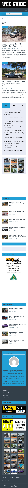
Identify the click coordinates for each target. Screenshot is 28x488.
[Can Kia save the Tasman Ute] (7, 461)
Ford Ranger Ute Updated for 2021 (17, 228)
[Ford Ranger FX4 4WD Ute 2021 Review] (5, 310)
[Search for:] (14, 13)
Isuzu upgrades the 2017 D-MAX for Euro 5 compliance (12, 45)
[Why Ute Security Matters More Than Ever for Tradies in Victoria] (21, 466)
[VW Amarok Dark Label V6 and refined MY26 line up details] (14, 466)
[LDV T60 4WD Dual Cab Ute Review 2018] (5, 318)
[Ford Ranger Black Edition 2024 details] (5, 341)
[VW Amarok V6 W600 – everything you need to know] (21, 160)
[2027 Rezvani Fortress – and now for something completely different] (14, 456)
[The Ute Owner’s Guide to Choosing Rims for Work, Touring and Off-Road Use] (14, 451)
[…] (10, 57)
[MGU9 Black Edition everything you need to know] (21, 170)
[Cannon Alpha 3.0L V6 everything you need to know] (14, 160)
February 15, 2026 (14, 327)
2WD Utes (6, 198)
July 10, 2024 (12, 343)
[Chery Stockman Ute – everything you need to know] (7, 165)
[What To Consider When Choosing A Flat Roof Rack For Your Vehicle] (7, 471)
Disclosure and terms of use (8, 393)
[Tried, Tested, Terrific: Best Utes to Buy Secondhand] (21, 165)
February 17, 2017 (7, 48)
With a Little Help (5, 481)
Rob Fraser (16, 48)
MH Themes (14, 486)
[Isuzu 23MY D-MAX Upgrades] (5, 221)
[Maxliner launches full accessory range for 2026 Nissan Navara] (7, 451)
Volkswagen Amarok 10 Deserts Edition (14, 130)
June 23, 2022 (13, 335)
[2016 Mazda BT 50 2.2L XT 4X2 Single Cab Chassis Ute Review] (14, 71)
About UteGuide (5, 388)
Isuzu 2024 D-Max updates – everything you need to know (17, 212)
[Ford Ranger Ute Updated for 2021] (5, 229)
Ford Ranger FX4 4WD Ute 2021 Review (16, 309)
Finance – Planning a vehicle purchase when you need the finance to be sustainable (13, 112)
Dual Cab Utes (7, 304)
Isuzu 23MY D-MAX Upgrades (17, 219)
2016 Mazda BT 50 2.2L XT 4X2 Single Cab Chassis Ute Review (13, 84)
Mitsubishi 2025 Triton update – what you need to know (16, 204)
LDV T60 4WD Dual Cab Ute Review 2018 (16, 317)
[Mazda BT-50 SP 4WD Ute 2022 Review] (5, 334)
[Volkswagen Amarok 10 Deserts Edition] (14, 165)
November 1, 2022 (14, 221)
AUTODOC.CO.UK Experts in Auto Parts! (11, 477)
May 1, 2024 (12, 214)
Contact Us (4, 390)
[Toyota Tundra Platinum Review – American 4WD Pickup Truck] (14, 461)
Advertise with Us (6, 398)
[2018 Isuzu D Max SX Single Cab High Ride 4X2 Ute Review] (5, 237)
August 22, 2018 (13, 238)
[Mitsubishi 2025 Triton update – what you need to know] (5, 204)
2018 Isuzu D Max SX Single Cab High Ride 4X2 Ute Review (17, 236)
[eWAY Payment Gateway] (14, 412)
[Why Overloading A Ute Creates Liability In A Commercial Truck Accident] (14, 170)
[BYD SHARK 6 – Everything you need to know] (21, 461)
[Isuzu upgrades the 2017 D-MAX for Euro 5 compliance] (14, 34)
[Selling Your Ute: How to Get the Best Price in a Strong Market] (7, 456)
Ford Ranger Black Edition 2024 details (16, 340)
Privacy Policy (5, 395)
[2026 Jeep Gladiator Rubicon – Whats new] (5, 326)
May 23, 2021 (13, 311)
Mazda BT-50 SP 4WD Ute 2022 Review (16, 332)
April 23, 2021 (13, 230)
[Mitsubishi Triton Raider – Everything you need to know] (7, 466)
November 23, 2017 (14, 319)
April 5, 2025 (12, 207)
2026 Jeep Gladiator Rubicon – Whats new (17, 325)
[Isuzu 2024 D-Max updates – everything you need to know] (5, 213)
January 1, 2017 (6, 88)
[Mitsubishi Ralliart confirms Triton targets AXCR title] (21, 451)
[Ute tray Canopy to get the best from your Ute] (14, 471)
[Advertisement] (14, 186)
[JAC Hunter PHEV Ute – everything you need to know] (7, 170)
